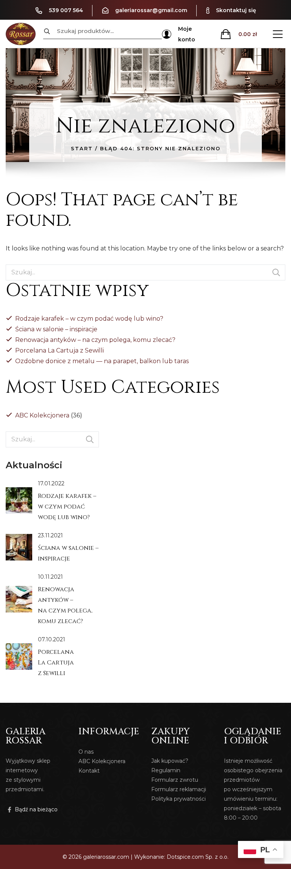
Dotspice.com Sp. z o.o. (197, 856)
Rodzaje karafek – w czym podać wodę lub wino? (89, 318)
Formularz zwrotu (174, 779)
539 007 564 (66, 10)
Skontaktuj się (236, 10)
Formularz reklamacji (178, 789)
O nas (86, 751)
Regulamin (165, 770)
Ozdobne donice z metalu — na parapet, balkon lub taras (102, 361)
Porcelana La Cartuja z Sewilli (59, 350)
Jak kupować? (169, 760)
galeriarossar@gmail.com (151, 10)
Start (82, 148)
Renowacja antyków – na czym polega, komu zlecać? (95, 339)
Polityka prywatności (178, 798)
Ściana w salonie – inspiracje (56, 329)
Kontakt (89, 770)
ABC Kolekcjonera (42, 415)
